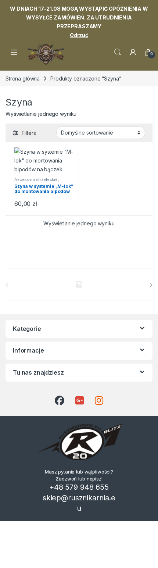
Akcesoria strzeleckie (36, 179)
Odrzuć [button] (79, 35)
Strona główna (23, 78)
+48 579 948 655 (79, 487)
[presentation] (150, 284)
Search (118, 52)
